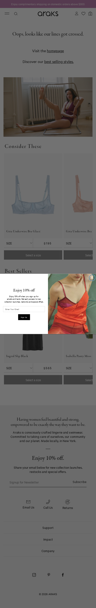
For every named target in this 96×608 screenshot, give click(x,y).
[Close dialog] (92, 278)
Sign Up (24, 317)
